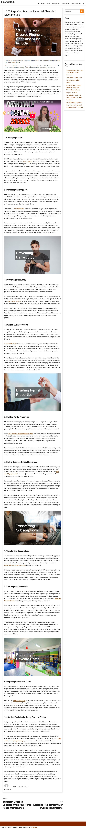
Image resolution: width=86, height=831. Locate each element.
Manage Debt (56, 3)
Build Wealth (65, 3)
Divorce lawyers (27, 161)
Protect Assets (76, 3)
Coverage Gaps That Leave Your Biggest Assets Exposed (74, 72)
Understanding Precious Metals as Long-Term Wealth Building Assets (73, 87)
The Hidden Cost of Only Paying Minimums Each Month (74, 80)
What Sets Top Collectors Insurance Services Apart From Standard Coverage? (74, 105)
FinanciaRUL (8, 2)
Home (26, 787)
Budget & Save (45, 3)
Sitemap (34, 827)
